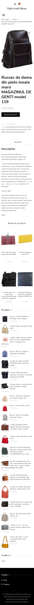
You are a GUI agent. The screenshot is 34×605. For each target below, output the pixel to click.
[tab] (17, 142)
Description (18, 142)
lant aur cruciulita (22, 129)
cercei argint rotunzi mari (13, 127)
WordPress (25, 602)
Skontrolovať (10, 114)
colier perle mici (11, 129)
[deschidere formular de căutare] (15, 4)
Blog (5, 580)
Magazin (6, 584)
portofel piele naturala (17, 132)
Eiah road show (17, 8)
